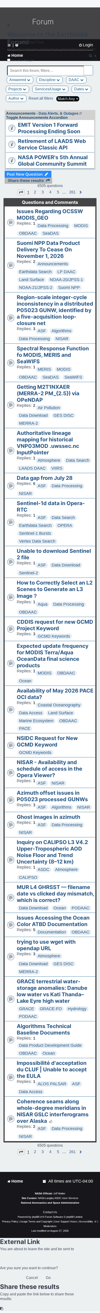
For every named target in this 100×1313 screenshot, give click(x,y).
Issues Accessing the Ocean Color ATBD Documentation (53, 920)
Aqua (42, 604)
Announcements (53, 264)
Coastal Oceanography (59, 705)
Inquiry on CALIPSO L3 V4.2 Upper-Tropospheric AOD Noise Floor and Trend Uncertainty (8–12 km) (52, 852)
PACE (24, 728)
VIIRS (56, 468)
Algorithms (61, 331)
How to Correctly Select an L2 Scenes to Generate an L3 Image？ (55, 589)
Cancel (32, 1278)
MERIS (44, 369)
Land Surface (31, 279)
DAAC (74, 80)
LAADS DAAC (32, 468)
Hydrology (77, 1008)
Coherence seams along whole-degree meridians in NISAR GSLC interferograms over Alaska (53, 1111)
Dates (79, 89)
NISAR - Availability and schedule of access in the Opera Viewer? (49, 768)
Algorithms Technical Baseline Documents (44, 1029)
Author (14, 98)
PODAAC (80, 908)
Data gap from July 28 (45, 478)
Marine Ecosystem (36, 720)
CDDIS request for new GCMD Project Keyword (55, 625)
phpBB (35, 1216)
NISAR (62, 338)
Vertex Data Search (37, 541)
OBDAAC (28, 233)
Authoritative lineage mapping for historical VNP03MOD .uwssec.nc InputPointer (48, 443)
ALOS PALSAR (52, 1084)
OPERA (64, 525)
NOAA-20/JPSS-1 (66, 279)
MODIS (81, 225)
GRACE (26, 1008)
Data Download (33, 415)
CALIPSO (28, 877)
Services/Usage (48, 89)
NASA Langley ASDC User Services (58, 1198)
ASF (42, 331)
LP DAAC (66, 271)
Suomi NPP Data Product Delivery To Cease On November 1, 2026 (48, 249)
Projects (15, 89)
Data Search (77, 460)
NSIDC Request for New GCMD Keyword (47, 741)
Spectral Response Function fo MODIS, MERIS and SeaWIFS (53, 355)
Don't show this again (22, 60)
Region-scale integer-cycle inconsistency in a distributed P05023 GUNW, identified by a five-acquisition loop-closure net (55, 310)
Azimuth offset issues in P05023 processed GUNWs (52, 796)
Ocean (25, 681)
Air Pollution (49, 407)
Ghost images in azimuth (48, 817)
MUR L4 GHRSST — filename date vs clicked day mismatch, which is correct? (55, 893)
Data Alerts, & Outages (58, 113)
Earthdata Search (35, 271)
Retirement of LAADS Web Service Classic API (52, 144)
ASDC (43, 869)
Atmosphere (49, 460)
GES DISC (63, 415)
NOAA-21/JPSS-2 (35, 287)
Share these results (26, 180)
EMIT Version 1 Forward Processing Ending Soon (49, 128)
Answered (18, 80)
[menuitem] (45, 1181)
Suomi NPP (69, 287)
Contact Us (50, 1212)
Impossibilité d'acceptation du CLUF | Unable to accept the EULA (52, 1069)
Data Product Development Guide (50, 1045)
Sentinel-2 (28, 573)
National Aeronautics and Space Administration (50, 1202)
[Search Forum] (90, 68)
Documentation (52, 932)
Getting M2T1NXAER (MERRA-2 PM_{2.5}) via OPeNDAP (48, 393)
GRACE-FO (51, 1008)
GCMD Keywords (54, 636)
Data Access (30, 713)
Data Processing (53, 225)
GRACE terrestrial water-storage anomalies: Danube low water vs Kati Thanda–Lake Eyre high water (52, 991)
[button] (20, 192)
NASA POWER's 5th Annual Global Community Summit (53, 160)
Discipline (48, 80)
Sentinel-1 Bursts (35, 533)
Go (48, 1278)
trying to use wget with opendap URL (46, 945)
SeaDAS (51, 233)
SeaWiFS (73, 377)
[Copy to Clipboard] (2, 1308)
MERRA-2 (28, 423)
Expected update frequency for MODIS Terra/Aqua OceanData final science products (52, 656)
